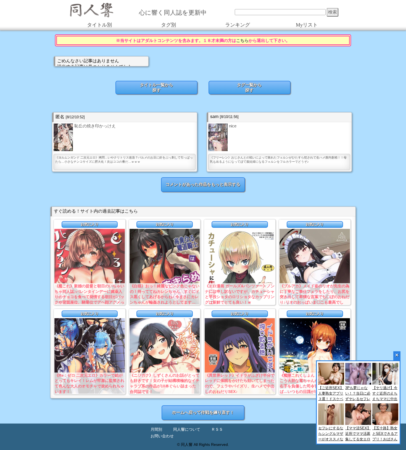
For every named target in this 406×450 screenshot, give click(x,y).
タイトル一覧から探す (156, 87)
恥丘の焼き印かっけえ (95, 126)
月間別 (156, 429)
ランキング (237, 25)
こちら (242, 40)
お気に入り (90, 224)
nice (232, 126)
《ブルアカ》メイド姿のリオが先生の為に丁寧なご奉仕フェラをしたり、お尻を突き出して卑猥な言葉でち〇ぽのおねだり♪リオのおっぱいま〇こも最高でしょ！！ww (314, 297)
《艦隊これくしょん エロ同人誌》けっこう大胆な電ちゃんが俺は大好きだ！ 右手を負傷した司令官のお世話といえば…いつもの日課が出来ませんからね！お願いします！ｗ (314, 386)
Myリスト (307, 25)
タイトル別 (99, 25)
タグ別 (168, 25)
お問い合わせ (162, 436)
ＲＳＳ (217, 429)
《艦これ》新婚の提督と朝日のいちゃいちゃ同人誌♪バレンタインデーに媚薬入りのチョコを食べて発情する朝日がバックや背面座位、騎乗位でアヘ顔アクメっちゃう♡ (89, 297)
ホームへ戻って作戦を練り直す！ (203, 412)
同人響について (186, 429)
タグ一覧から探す (249, 87)
